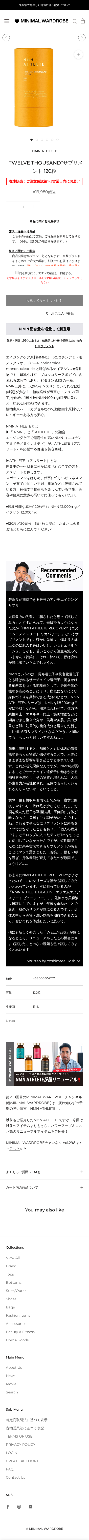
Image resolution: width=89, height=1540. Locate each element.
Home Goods (17, 1340)
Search (12, 1392)
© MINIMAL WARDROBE (44, 1529)
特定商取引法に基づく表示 (26, 1420)
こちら (14, 1148)
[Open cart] (83, 20)
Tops (10, 1274)
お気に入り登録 (62, 313)
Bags (10, 1307)
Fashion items (18, 1315)
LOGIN (11, 1453)
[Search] (75, 21)
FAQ (10, 1469)
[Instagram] (19, 1507)
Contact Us (15, 1477)
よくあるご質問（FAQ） (24, 1172)
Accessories (16, 1323)
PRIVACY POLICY (20, 1444)
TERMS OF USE (19, 1436)
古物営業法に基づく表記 (25, 1428)
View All (13, 1258)
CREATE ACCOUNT (22, 1461)
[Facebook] (7, 1507)
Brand (11, 1266)
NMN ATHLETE (44, 151)
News (10, 1375)
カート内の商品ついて (22, 1187)
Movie (11, 1384)
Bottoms (14, 1282)
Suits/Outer (16, 1290)
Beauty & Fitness (20, 1332)
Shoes (11, 1299)
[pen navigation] (6, 21)
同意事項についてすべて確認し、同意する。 (46, 273)
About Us (14, 1367)
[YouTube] (30, 1507)
